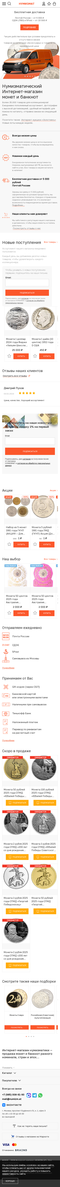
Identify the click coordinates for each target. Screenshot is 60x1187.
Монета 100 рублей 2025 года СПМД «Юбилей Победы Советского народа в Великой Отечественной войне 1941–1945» (42, 793)
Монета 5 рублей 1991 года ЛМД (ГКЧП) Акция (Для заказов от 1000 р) (43, 530)
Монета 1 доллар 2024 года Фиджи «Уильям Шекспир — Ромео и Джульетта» (16, 342)
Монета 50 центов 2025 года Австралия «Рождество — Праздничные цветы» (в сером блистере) (17, 599)
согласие (25, 298)
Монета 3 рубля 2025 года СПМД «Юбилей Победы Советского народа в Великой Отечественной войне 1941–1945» (43, 847)
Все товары (50, 242)
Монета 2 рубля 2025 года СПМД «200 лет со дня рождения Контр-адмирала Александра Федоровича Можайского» (16, 955)
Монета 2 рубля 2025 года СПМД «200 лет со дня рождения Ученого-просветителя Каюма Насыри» (16, 847)
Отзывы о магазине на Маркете (32, 1136)
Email (8, 277)
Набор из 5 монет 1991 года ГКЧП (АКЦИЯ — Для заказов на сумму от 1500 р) (16, 530)
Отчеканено (8, 1150)
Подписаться (27, 293)
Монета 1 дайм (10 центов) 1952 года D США (42, 342)
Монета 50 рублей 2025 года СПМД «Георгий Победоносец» (42, 901)
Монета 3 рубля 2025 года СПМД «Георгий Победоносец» (16, 901)
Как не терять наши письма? (32, 1126)
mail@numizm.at (11, 1099)
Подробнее (8, 667)
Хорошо (10, 1181)
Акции (53, 490)
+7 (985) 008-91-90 (13, 1094)
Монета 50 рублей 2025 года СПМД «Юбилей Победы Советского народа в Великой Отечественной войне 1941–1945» (15, 793)
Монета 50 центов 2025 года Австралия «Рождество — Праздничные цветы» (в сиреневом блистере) (42, 599)
